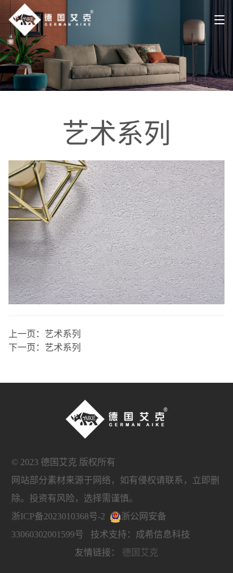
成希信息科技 (163, 534)
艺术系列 (63, 334)
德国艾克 (140, 552)
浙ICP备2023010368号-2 (58, 516)
